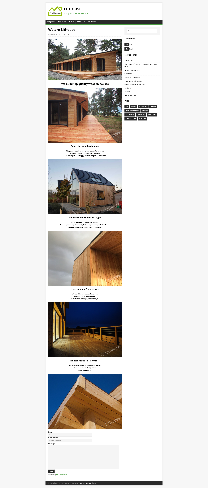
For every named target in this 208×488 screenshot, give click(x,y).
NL (69, 35)
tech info (142, 119)
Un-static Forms (61, 475)
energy (153, 107)
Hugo (81, 483)
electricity (143, 107)
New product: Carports (132, 70)
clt (127, 107)
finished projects (132, 111)
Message (51, 444)
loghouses (141, 115)
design (133, 107)
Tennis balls (128, 60)
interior (145, 111)
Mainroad (89, 483)
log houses (130, 115)
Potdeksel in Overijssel (132, 77)
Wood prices (128, 74)
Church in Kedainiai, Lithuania (134, 85)
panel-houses (131, 119)
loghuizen (152, 115)
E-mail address (53, 438)
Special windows (130, 95)
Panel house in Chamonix (133, 81)
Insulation (127, 88)
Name (50, 432)
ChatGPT (127, 92)
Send (51, 471)
